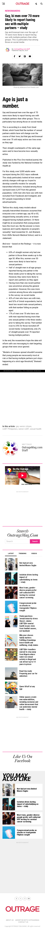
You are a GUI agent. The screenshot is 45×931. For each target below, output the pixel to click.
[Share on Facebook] (14, 56)
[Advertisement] (22, 394)
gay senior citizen (23, 426)
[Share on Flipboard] (24, 56)
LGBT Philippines (10, 429)
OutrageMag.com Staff (22, 49)
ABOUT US (10, 920)
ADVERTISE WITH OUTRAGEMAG (27, 920)
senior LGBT (23, 429)
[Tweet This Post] (19, 56)
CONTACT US (23, 922)
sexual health (35, 429)
